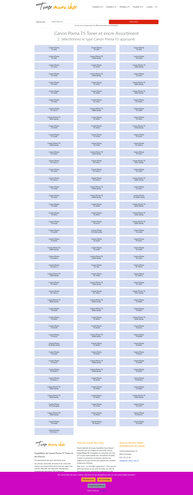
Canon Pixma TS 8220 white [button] (54, 344)
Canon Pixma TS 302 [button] (96, 48)
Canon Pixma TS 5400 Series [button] (138, 179)
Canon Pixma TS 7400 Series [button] (54, 274)
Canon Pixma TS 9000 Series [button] (54, 388)
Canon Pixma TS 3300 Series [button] (138, 66)
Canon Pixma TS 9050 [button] (139, 388)
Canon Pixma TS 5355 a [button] (96, 179)
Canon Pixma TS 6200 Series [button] (138, 222)
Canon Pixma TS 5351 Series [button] (138, 161)
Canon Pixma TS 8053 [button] (96, 318)
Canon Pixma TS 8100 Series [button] (138, 318)
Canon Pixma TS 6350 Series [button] (96, 257)
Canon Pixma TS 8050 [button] (54, 309)
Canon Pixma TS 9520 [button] (96, 414)
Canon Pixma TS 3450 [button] (96, 92)
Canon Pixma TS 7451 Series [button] (138, 292)
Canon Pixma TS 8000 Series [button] (54, 301)
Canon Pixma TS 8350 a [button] (54, 370)
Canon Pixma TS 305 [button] (54, 57)
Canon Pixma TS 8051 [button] (139, 309)
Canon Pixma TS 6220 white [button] (96, 231)
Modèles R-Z (138, 7)
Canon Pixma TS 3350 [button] (54, 74)
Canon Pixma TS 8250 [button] (96, 353)
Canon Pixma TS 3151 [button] (54, 66)
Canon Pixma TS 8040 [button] (139, 301)
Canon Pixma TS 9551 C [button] (54, 431)
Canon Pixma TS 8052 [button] (54, 318)
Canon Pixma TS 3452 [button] (96, 101)
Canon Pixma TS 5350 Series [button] (96, 153)
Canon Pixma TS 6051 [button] (54, 214)
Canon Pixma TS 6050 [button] (96, 205)
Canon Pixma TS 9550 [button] (139, 422)
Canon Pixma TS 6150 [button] (54, 222)
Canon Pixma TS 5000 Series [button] (96, 109)
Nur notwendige (104, 479)
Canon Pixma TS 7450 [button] (96, 274)
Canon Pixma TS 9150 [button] (96, 405)
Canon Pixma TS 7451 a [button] (54, 292)
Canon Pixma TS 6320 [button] (96, 248)
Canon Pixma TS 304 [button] (139, 48)
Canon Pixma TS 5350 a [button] (139, 144)
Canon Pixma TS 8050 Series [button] (96, 309)
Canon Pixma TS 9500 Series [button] (54, 414)
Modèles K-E (111, 7)
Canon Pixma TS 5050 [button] (139, 109)
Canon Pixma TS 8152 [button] (54, 335)
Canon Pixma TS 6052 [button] (96, 214)
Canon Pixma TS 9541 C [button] (96, 422)
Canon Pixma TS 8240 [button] (96, 344)
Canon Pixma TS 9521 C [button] (139, 414)
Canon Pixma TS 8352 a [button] (139, 379)
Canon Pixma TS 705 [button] (96, 266)
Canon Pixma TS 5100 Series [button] (138, 127)
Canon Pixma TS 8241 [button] (139, 344)
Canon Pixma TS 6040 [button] (54, 205)
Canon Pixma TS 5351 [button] (139, 153)
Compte (149, 7)
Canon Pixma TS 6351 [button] (139, 257)
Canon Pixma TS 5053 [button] (54, 127)
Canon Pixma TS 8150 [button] (96, 327)
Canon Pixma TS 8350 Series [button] (96, 370)
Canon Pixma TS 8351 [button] (139, 370)
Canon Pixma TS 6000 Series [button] (96, 196)
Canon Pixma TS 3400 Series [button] (138, 83)
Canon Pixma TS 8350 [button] (139, 361)
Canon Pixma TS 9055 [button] (96, 396)
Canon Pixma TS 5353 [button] (139, 170)
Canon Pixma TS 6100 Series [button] (138, 214)
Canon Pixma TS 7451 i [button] (96, 292)
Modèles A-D (97, 7)
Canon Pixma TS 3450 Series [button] (138, 92)
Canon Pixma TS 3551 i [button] (54, 109)
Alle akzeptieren (88, 479)
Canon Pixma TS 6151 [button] (96, 222)
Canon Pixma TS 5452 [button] (54, 196)
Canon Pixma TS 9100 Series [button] (138, 396)
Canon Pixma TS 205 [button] (54, 48)
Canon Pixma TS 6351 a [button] (54, 266)
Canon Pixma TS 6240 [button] (139, 231)
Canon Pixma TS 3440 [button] (54, 92)
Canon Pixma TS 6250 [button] (96, 240)
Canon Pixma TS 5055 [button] (96, 127)
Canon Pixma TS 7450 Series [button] (96, 283)
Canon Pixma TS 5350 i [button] (54, 153)
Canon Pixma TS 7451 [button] (139, 283)
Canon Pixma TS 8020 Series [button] (96, 301)
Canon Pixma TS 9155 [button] (139, 405)
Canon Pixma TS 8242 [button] (54, 353)
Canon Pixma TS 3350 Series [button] (96, 74)
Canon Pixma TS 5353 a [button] (54, 179)
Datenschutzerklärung (96, 486)
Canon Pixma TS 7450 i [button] (54, 283)
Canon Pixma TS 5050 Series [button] (54, 118)
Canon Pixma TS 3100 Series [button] (96, 57)
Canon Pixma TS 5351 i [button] (96, 161)
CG (156, 7)
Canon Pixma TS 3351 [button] (139, 74)
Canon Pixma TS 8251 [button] (139, 353)
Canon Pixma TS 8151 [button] (139, 327)
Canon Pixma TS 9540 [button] (54, 422)
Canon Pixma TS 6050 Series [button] (138, 205)
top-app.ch (102, 490)
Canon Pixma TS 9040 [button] (96, 388)
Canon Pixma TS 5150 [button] (96, 135)
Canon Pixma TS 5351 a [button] (54, 161)
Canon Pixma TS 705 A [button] (139, 266)
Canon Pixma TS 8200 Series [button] (96, 335)
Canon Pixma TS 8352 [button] (96, 379)
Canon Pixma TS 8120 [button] (54, 327)
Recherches (40, 22)
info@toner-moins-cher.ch (129, 461)
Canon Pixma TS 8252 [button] (54, 361)
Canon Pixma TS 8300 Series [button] (96, 361)
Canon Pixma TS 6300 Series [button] (54, 248)
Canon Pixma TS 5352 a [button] (96, 170)
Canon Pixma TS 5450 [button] (54, 188)
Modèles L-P (124, 7)
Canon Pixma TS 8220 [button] (139, 335)
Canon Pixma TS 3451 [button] (54, 101)
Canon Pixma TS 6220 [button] (54, 231)
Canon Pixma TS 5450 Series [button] (96, 188)
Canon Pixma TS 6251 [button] (139, 240)
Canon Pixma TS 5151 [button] (139, 135)
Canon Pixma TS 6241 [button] (54, 240)
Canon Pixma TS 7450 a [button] (139, 274)
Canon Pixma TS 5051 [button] (96, 118)
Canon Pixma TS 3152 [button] (96, 66)
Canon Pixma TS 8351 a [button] (54, 379)
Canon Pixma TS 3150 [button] (139, 57)
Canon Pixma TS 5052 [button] (139, 118)
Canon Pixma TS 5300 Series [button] (54, 144)
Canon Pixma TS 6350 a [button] (54, 257)
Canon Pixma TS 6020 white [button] (139, 196)
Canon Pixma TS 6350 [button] (139, 248)
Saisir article (134, 22)
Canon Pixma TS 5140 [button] (54, 135)
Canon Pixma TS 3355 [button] (96, 83)
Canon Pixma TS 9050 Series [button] (54, 396)
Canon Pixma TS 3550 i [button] (139, 101)
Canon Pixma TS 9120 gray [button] (54, 405)
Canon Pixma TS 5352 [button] (54, 170)
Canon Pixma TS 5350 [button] (96, 144)
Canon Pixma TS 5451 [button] (139, 188)
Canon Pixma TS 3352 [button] (54, 83)
